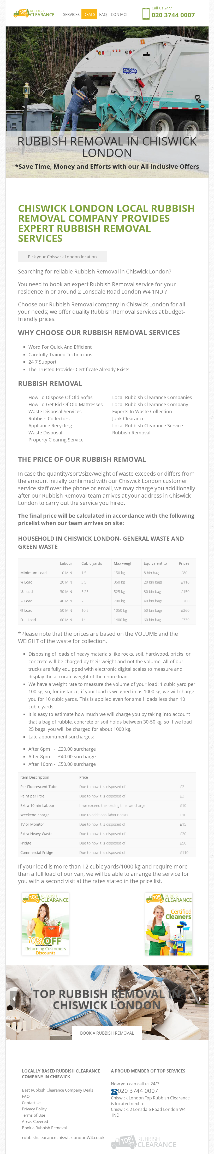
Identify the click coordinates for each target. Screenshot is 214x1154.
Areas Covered (35, 1121)
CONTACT (119, 14)
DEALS (89, 14)
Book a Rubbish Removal (107, 1033)
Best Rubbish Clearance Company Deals (57, 1090)
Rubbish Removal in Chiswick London (121, 271)
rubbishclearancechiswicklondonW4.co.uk (63, 1137)
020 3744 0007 (138, 1091)
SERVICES (71, 14)
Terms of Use (33, 1115)
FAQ (103, 14)
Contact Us (31, 1102)
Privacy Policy (34, 1108)
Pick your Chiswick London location (62, 257)
